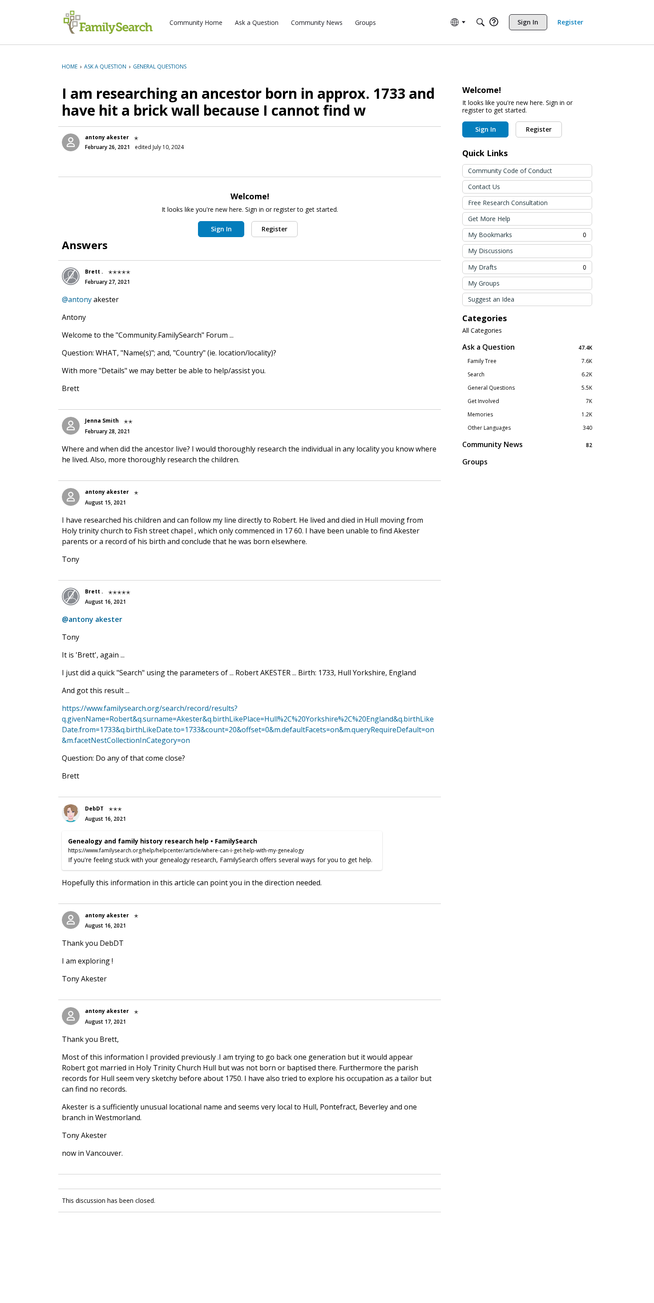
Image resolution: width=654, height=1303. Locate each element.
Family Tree (530, 361)
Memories (530, 415)
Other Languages (530, 428)
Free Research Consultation (508, 202)
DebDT (94, 808)
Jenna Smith (102, 420)
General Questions (530, 388)
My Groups (484, 283)
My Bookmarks (527, 234)
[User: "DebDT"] (71, 813)
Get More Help (489, 218)
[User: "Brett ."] (71, 276)
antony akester (107, 137)
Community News (527, 444)
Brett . (94, 271)
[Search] (480, 22)
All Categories (482, 331)
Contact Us (484, 186)
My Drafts (527, 267)
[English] (108, 22)
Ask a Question (527, 347)
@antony (77, 299)
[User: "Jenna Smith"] (71, 426)
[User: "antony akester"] (71, 142)
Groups (475, 461)
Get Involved (530, 401)
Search (530, 375)
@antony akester (92, 619)
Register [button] (274, 229)
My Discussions (490, 250)
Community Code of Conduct (510, 170)
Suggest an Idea (491, 299)
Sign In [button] (221, 229)
